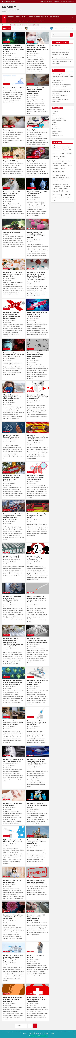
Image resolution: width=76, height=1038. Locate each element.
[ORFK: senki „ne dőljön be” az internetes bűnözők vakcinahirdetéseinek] (37, 305)
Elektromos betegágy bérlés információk (62, 49)
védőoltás (56, 198)
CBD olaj (55, 153)
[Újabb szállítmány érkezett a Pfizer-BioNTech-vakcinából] (13, 832)
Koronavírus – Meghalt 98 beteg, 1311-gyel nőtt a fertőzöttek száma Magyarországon (11, 194)
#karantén (36, 24)
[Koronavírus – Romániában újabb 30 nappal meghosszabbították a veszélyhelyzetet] (13, 588)
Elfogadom (31, 1035)
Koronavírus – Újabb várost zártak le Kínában (12, 881)
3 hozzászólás (20, 236)
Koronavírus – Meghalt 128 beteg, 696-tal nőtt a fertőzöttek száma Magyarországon (36, 917)
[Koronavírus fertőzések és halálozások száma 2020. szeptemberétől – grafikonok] (37, 872)
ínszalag (54, 200)
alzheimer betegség (56, 145)
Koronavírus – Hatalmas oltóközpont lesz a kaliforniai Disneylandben (36, 841)
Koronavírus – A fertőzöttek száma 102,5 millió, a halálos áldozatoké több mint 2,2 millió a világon (13, 48)
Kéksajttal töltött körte (57, 80)
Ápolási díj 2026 (56, 45)
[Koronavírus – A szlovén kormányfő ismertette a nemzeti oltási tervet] (13, 427)
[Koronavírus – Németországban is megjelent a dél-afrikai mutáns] (37, 506)
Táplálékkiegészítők (8, 157)
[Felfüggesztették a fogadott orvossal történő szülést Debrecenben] (13, 989)
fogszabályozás (56, 165)
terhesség (57, 194)
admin (12, 90)
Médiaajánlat (71, 1)
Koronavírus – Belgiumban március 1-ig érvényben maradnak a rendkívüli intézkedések (35, 355)
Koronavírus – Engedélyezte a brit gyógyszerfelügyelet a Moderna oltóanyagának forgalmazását (13, 958)
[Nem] (74, 1034)
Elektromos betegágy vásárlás (38, 17)
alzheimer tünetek (56, 149)
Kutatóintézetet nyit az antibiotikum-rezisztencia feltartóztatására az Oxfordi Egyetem (36, 235)
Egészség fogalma (33, 161)
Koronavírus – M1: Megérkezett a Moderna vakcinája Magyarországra (37, 682)
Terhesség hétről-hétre (57, 135)
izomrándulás (55, 168)
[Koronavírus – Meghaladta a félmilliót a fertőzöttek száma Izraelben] (37, 795)
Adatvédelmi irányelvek (42, 1035)
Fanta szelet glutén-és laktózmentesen (61, 86)
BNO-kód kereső (54, 17)
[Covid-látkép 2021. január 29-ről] (13, 80)
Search (71, 35)
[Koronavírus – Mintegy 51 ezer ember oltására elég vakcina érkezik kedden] (13, 907)
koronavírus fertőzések (59, 175)
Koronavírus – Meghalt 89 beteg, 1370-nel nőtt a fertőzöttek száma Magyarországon (35, 90)
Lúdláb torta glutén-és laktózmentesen (61, 84)
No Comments (8, 55)
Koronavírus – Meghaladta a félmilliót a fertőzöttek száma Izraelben (37, 805)
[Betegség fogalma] (37, 122)
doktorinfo (13, 53)
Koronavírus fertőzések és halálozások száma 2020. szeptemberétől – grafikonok (36, 882)
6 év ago (7, 53)
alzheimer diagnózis (66, 145)
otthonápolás (64, 182)
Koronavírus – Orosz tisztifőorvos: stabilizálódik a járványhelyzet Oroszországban (37, 640)
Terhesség (40, 21)
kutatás (67, 177)
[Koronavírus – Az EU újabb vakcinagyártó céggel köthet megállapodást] (37, 713)
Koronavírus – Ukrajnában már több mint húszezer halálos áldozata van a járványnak (13, 761)
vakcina (68, 194)
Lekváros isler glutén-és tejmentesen (61, 74)
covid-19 (69, 153)
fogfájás (65, 163)
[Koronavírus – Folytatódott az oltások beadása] (13, 795)
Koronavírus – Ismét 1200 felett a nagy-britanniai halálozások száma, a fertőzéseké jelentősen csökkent (13, 516)
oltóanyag (55, 179)
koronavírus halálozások (58, 177)
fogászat (63, 165)
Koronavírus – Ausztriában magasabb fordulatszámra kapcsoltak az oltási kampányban (11, 478)
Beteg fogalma (8, 130)
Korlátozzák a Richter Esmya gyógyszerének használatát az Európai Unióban (13, 274)
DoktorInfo (9, 7)
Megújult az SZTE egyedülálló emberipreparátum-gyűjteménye (37, 193)
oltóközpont (62, 179)
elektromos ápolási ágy (58, 161)
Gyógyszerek (12, 21)
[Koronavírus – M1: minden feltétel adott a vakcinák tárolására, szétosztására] (13, 548)
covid (62, 153)
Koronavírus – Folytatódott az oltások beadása (13, 804)
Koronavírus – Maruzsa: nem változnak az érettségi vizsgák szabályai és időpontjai (13, 722)
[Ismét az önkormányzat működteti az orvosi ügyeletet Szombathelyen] (37, 989)
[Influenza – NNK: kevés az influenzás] (37, 947)
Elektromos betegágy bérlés (46, 1)
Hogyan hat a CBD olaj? (10, 161)
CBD (70, 150)
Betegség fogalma (33, 130)
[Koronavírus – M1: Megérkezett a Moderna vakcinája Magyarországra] (37, 673)
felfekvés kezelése (57, 163)
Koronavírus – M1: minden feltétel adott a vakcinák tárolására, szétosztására (11, 558)
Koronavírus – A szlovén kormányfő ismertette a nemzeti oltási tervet (11, 437)
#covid (19, 24)
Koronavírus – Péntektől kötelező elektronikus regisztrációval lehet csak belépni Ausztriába (11, 315)
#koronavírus (13, 24)
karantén (63, 168)
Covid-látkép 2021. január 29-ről (13, 88)
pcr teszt (55, 188)
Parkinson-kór (65, 184)
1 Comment (43, 163)
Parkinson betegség (66, 186)
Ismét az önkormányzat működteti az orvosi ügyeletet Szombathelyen (37, 999)
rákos (60, 188)
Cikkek (53, 113)
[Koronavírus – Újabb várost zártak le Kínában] (13, 872)
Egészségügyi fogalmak (9, 126)
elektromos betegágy (57, 158)
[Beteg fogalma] (13, 122)
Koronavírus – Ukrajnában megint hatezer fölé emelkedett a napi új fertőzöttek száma (13, 354)
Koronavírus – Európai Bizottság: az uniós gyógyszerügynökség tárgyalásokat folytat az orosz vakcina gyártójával (13, 642)
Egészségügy (7, 268)
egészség (62, 156)
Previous (19, 1025)
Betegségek (21, 21)
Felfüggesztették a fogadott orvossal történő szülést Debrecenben (12, 999)
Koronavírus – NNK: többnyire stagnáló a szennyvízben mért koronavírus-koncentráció (13, 682)
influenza (70, 165)
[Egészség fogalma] (37, 153)
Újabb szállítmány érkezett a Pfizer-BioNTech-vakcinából (12, 841)
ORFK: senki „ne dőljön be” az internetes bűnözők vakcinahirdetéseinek (37, 314)
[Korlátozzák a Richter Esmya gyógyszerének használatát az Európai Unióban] (13, 264)
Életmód (54, 122)
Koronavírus (6, 84)
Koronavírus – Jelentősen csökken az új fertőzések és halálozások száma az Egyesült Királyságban (37, 48)
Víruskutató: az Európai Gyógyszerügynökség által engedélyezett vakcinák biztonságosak (12, 397)
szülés (66, 191)
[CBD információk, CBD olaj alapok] (13, 224)
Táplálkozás (31, 21)
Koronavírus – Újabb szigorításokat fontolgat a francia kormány (35, 558)
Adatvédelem (57, 1)
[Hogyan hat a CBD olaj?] (13, 153)
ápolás (62, 198)
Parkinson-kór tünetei (57, 186)
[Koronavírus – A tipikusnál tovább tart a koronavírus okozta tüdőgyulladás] (37, 468)
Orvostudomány (31, 188)
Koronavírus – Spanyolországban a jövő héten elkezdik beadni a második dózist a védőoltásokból (37, 438)
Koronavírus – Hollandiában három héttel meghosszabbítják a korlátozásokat (37, 396)
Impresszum (64, 1)
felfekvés (68, 161)
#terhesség (24, 24)
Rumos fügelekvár (56, 82)
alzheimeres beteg (56, 147)
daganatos (55, 156)
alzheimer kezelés (65, 147)
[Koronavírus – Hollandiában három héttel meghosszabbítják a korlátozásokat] (37, 387)
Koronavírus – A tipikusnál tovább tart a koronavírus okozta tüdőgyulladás (35, 477)
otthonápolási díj (57, 184)
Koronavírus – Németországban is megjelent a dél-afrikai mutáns (37, 515)
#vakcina (30, 24)
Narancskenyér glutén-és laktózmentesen (62, 89)
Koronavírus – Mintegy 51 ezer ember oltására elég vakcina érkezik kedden (13, 916)
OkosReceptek (59, 70)
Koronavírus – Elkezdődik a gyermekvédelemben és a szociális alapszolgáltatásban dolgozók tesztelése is (37, 762)
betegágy (64, 150)
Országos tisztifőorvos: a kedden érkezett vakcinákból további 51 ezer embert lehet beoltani (36, 599)
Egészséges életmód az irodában (60, 58)
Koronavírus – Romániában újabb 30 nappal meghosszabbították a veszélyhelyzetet (12, 599)
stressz (65, 188)
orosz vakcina (56, 182)
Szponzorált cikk (58, 191)
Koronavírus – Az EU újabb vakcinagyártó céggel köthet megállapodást (36, 722)
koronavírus (58, 171)
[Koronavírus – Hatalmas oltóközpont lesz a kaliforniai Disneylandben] (37, 832)
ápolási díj (68, 198)
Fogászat (54, 124)
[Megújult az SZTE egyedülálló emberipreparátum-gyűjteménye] (37, 184)
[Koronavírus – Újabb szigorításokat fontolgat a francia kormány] (37, 548)
